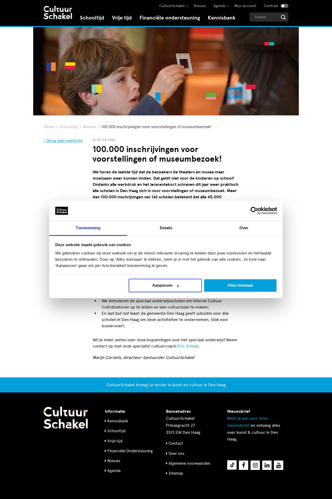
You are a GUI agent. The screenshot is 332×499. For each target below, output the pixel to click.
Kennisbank (222, 18)
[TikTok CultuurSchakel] (232, 465)
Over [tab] (243, 228)
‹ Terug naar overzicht (63, 140)
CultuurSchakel (172, 6)
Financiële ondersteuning (170, 18)
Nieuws (200, 6)
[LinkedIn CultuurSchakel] (267, 465)
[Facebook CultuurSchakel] (243, 465)
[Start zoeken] (283, 17)
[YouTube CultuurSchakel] (278, 465)
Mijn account (245, 6)
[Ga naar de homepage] (58, 13)
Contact (176, 443)
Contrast (271, 6)
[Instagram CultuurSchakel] (255, 465)
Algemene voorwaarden (189, 463)
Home (49, 126)
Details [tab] (166, 228)
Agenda (219, 6)
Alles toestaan (240, 285)
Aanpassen (162, 285)
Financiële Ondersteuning (130, 451)
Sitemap (176, 473)
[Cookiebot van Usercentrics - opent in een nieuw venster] (254, 211)
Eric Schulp (187, 346)
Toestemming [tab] (88, 228)
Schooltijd (92, 18)
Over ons (176, 453)
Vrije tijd (122, 18)
